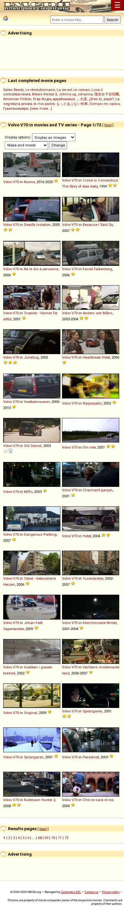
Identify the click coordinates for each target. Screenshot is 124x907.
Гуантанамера (15, 108)
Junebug (31, 357)
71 (60, 838)
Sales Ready (13, 89)
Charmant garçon (98, 490)
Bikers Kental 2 (44, 94)
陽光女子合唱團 (106, 94)
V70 (16, 182)
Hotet (87, 536)
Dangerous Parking (40, 534)
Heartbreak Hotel (96, 357)
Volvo (7, 182)
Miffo (28, 491)
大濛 (83, 99)
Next (108, 125)
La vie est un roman (73, 89)
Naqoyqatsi (92, 403)
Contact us (92, 892)
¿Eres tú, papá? (101, 99)
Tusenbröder (93, 578)
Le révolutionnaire (40, 89)
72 (66, 838)
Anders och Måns (98, 313)
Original (30, 712)
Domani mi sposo (105, 103)
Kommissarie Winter (100, 623)
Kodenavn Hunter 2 (39, 800)
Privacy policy (111, 892)
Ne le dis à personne (41, 269)
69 (46, 838)
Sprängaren (92, 711)
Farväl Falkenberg (97, 269)
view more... (41, 108)
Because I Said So (98, 224)
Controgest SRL (71, 892)
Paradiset (91, 757)
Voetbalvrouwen (37, 401)
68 (40, 838)
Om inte (89, 447)
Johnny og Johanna (76, 94)
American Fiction (17, 99)
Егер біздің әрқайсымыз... (55, 99)
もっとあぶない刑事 (72, 103)
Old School (33, 445)
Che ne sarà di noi (98, 800)
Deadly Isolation (37, 224)
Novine (29, 182)
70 (53, 838)
